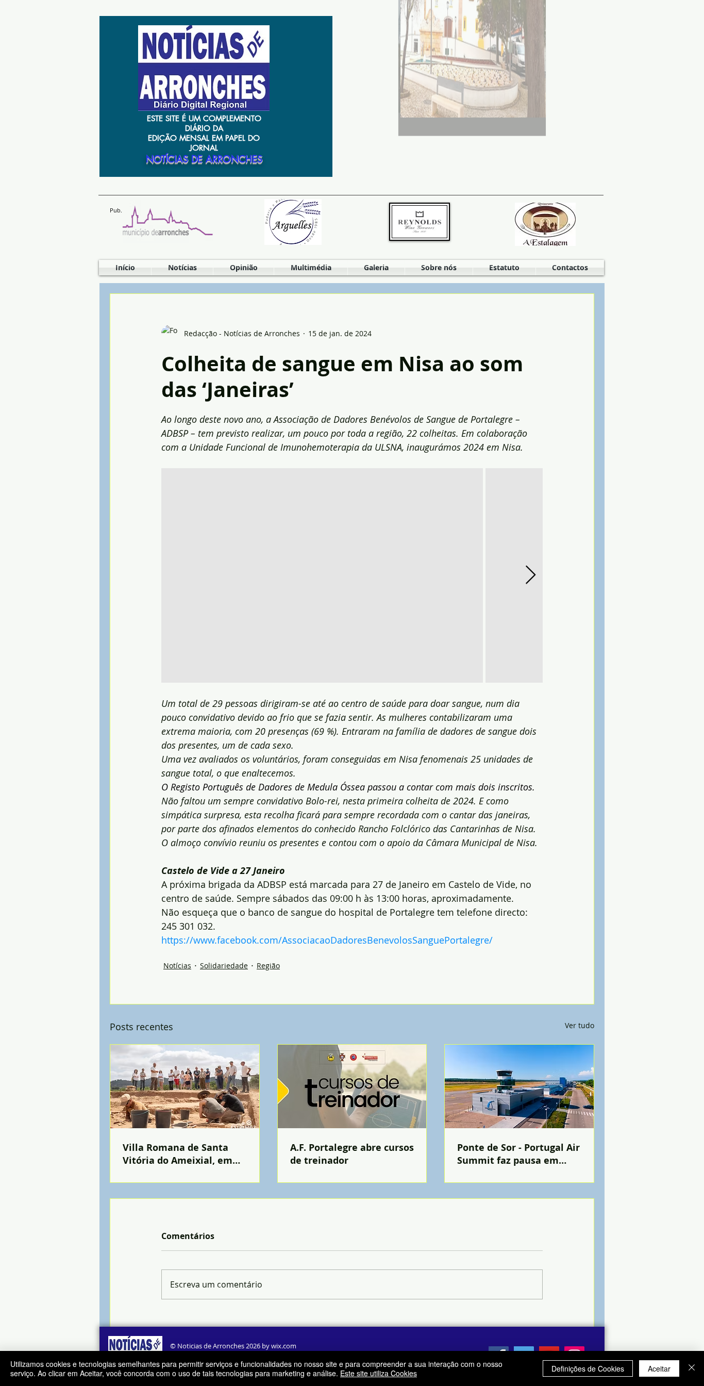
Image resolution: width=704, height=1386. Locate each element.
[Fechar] (691, 1368)
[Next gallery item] (531, 576)
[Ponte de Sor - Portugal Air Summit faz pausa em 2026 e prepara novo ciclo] (519, 1086)
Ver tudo (579, 1025)
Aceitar (659, 1368)
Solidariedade (224, 965)
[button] (310, 267)
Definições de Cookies (587, 1368)
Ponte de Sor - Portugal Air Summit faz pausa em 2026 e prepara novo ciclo (518, 1154)
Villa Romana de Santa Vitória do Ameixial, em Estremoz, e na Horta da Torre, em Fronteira (178, 1154)
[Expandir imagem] (322, 575)
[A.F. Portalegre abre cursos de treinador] (352, 1086)
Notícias (177, 965)
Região (268, 965)
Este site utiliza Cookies (378, 1373)
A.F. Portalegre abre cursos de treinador (352, 1154)
